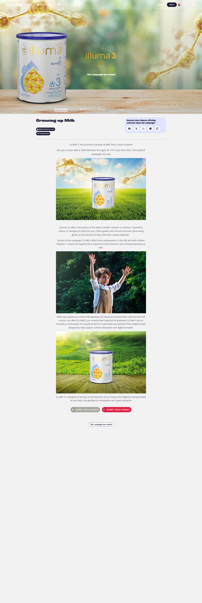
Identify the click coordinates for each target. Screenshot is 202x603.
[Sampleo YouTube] (193, 4)
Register (161, 5)
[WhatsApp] (143, 128)
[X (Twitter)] (136, 128)
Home (32, 5)
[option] (61, 109)
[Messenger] (150, 128)
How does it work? (68, 5)
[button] (180, 4)
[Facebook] (129, 128)
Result (83, 109)
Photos (120, 109)
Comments (142, 109)
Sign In (171, 5)
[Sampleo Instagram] (185, 4)
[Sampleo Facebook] (189, 4)
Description (61, 109)
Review (101, 109)
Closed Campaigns (48, 5)
